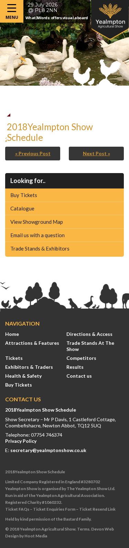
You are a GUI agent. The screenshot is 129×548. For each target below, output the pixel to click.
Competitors (81, 358)
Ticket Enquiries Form (54, 509)
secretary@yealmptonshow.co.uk (48, 450)
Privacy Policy (20, 441)
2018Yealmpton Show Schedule (40, 410)
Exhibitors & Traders (29, 367)
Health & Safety (23, 376)
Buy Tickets (23, 195)
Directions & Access (89, 334)
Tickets (14, 358)
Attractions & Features (32, 343)
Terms (83, 529)
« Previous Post (33, 153)
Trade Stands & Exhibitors (39, 248)
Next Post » (96, 153)
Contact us (79, 376)
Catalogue (22, 208)
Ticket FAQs (17, 509)
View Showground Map (36, 222)
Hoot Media (35, 535)
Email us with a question (37, 235)
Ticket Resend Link (97, 509)
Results (75, 367)
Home (12, 334)
